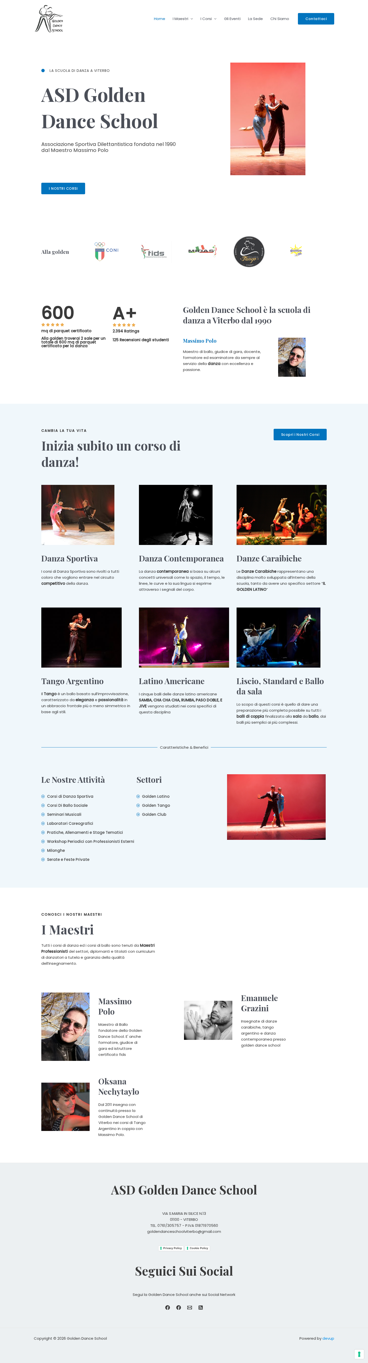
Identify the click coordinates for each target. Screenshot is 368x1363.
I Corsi (206, 18)
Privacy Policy (172, 1248)
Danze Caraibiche (269, 558)
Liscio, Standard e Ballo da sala (280, 686)
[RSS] (200, 1307)
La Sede (255, 18)
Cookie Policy (199, 1248)
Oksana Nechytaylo (118, 1086)
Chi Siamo (279, 18)
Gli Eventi (232, 18)
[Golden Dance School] (167, 1307)
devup (328, 1338)
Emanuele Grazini (259, 1003)
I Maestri (180, 18)
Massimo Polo (200, 340)
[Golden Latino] (178, 1307)
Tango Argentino (72, 680)
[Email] (189, 1307)
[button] (316, 19)
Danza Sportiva (69, 558)
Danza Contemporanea (181, 558)
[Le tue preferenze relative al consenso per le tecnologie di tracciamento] (359, 1354)
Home (159, 18)
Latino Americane (172, 680)
